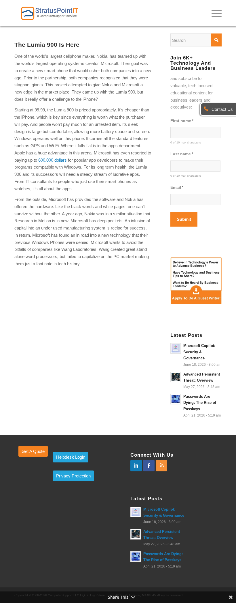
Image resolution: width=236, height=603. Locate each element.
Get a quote (33, 451)
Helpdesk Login (70, 457)
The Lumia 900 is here (46, 44)
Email (176, 187)
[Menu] (214, 13)
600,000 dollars (52, 160)
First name (181, 121)
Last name (181, 154)
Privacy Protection (73, 475)
